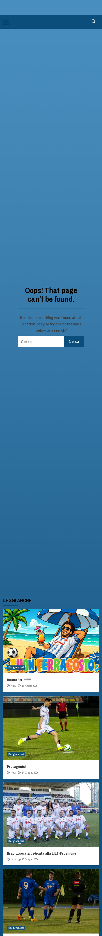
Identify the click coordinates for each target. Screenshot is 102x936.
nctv (13, 685)
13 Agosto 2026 (30, 685)
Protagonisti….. (19, 766)
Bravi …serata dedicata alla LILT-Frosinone (41, 853)
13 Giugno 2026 (30, 859)
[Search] (93, 21)
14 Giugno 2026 (30, 772)
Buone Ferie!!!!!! (19, 679)
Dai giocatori (16, 667)
